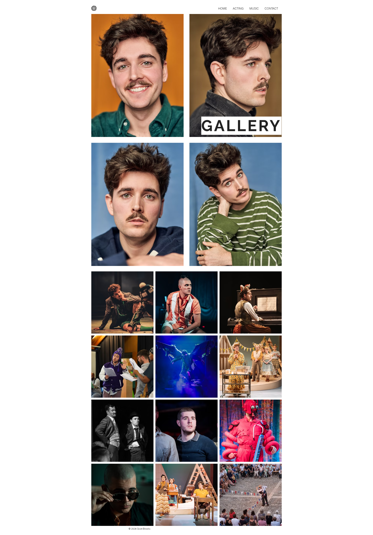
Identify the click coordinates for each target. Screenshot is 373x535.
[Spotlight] (94, 8)
